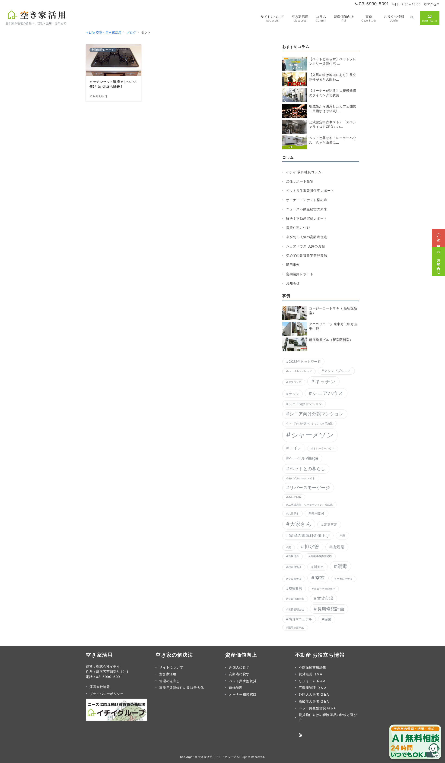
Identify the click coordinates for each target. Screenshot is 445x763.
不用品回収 (294, 497)
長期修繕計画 (330, 609)
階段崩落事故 (296, 627)
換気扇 (338, 547)
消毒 (342, 566)
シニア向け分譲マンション (316, 413)
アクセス (433, 4)
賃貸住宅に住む (298, 228)
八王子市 (293, 513)
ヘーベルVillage (303, 458)
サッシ (294, 394)
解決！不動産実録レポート (306, 218)
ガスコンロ (294, 382)
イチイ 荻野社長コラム (303, 172)
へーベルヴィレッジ (300, 371)
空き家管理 (294, 578)
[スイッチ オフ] (412, 18)
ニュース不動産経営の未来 (306, 209)
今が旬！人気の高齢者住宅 (306, 237)
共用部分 (317, 513)
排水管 (312, 546)
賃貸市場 (325, 598)
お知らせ (293, 283)
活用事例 (293, 265)
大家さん (300, 524)
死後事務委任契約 (321, 556)
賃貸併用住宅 (296, 598)
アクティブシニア (337, 371)
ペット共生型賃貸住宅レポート (310, 190)
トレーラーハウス (323, 448)
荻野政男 (295, 588)
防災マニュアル (300, 619)
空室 (320, 578)
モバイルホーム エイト (301, 478)
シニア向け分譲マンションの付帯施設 (310, 423)
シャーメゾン (312, 435)
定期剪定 (330, 525)
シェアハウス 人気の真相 (305, 246)
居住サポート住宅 (299, 181)
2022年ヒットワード (305, 361)
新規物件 (293, 556)
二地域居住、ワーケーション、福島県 (310, 504)
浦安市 (319, 567)
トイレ (295, 448)
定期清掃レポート (299, 274)
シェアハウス (327, 393)
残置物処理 (294, 567)
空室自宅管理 (344, 578)
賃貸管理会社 (296, 609)
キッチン (325, 381)
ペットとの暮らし (307, 468)
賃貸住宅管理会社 (324, 588)
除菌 (327, 619)
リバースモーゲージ (309, 487)
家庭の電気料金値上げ (309, 535)
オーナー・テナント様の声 (306, 200)
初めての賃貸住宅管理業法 (306, 255)
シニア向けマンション (305, 404)
